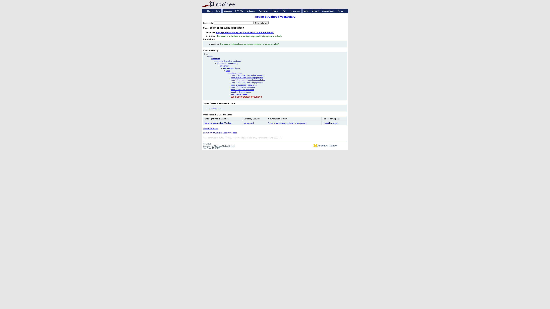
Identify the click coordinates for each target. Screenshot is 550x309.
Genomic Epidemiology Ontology (218, 123)
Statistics (228, 11)
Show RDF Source (210, 128)
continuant (215, 59)
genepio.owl (249, 123)
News (340, 11)
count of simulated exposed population (247, 78)
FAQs (283, 11)
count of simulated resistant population (247, 82)
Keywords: (208, 23)
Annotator (263, 11)
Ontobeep (251, 11)
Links (306, 11)
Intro (218, 11)
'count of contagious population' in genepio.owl (287, 123)
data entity (224, 66)
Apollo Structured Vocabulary (275, 16)
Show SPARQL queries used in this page (220, 133)
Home (210, 11)
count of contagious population (246, 97)
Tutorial (274, 11)
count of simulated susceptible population (248, 75)
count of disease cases (241, 92)
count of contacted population (243, 87)
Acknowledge (328, 11)
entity (210, 56)
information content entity (227, 63)
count (228, 71)
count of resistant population (242, 90)
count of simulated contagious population (248, 80)
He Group (207, 144)
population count (235, 73)
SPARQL (239, 11)
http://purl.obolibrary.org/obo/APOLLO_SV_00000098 (245, 32)
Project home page (330, 123)
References (295, 11)
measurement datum (231, 68)
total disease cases (239, 94)
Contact (315, 11)
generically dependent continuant (227, 61)
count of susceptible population (244, 85)
